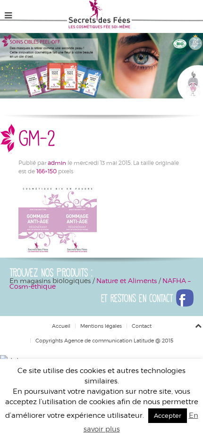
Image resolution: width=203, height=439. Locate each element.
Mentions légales (101, 326)
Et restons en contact (138, 298)
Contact (142, 326)
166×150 (46, 171)
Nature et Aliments (127, 280)
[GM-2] (57, 219)
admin (57, 162)
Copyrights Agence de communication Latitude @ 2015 (104, 340)
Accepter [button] (167, 415)
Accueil (61, 326)
